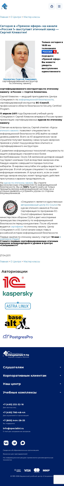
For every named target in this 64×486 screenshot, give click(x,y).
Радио (15, 239)
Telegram (14, 443)
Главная (4, 17)
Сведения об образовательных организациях (21, 450)
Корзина (51, 6)
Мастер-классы (32, 17)
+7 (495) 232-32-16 (13, 404)
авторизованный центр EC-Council (39, 205)
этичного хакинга (9, 130)
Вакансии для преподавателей (15, 454)
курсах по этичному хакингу (18, 182)
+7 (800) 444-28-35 (14, 420)
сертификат (17, 226)
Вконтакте (6, 443)
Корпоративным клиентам (24, 375)
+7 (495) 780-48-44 (14, 412)
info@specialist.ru (13, 428)
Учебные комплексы (20, 392)
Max (23, 443)
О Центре (16, 17)
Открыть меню (59, 6)
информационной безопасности (36, 99)
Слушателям (13, 367)
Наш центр (12, 384)
